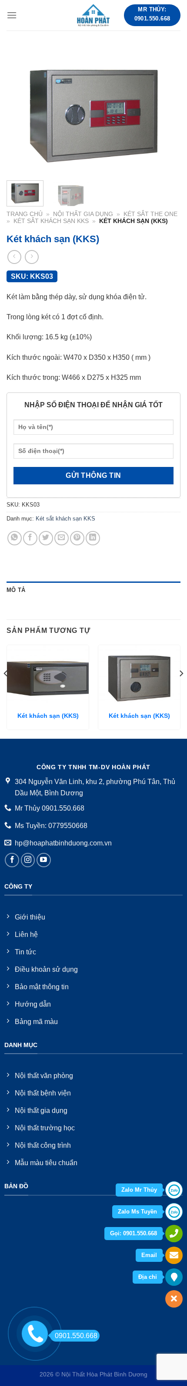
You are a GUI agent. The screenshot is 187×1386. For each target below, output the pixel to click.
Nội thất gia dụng (83, 214)
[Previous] (21, 111)
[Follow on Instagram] (28, 860)
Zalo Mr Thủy (139, 1190)
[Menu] (12, 15)
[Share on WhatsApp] (14, 538)
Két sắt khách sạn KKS (51, 221)
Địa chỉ (147, 1277)
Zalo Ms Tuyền (137, 1211)
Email (149, 1255)
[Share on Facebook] (30, 538)
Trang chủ (25, 214)
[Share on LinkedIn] (93, 538)
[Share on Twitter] (46, 538)
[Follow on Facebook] (12, 860)
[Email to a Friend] (61, 538)
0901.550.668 (76, 1335)
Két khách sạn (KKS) (48, 716)
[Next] (166, 111)
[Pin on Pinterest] (77, 538)
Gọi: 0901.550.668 (133, 1233)
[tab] (93, 590)
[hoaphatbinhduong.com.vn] (93, 15)
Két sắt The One (150, 214)
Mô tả (16, 590)
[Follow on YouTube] (44, 860)
